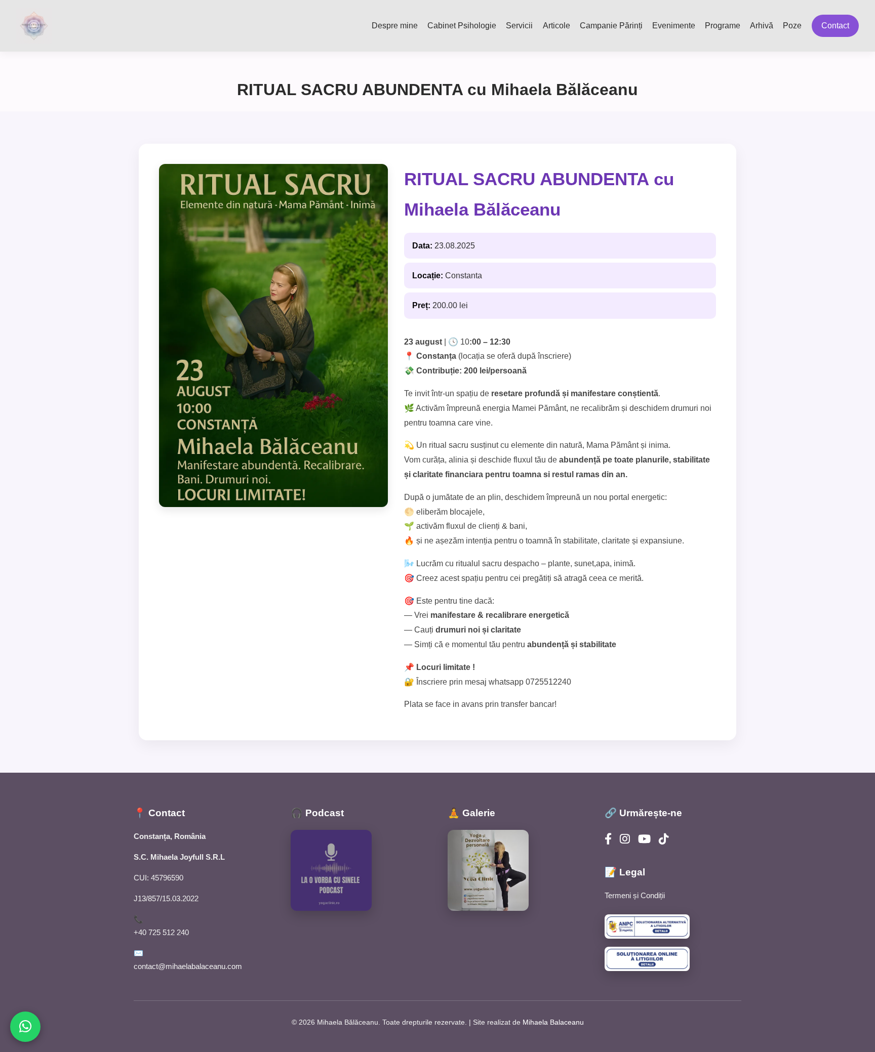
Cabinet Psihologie (461, 25)
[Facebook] (608, 839)
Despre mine (395, 25)
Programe (722, 25)
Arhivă (761, 25)
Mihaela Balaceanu (553, 1022)
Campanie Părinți (611, 25)
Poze (792, 25)
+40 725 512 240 (161, 932)
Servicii (519, 25)
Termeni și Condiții (635, 895)
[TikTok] (664, 839)
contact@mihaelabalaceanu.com (188, 966)
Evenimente (673, 25)
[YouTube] (644, 839)
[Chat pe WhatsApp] (25, 1027)
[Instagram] (625, 839)
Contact (835, 25)
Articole (556, 25)
